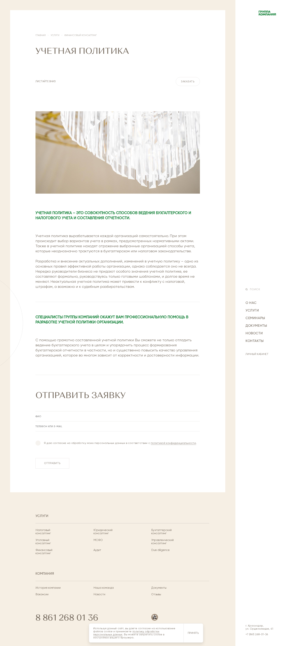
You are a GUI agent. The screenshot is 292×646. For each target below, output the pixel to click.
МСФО (98, 540)
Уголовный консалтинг (43, 541)
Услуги (252, 310)
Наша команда (103, 587)
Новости (254, 333)
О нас (251, 303)
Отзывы (156, 594)
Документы (256, 326)
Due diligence (160, 550)
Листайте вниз (45, 81)
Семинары (255, 318)
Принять (193, 633)
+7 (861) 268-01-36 (257, 634)
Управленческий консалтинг (162, 541)
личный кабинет (257, 354)
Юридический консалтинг (103, 531)
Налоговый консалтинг (43, 531)
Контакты (255, 341)
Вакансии (41, 594)
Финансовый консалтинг (43, 551)
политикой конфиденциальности (173, 443)
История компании (48, 587)
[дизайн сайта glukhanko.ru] (154, 617)
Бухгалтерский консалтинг (161, 531)
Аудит (97, 550)
